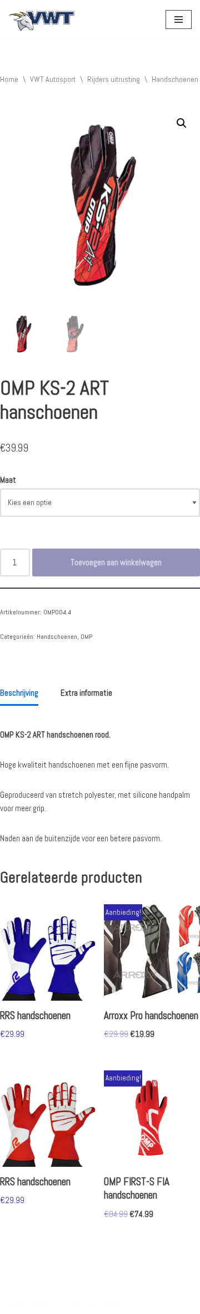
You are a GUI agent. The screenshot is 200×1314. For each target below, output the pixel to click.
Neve (16, 1302)
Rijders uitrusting (113, 79)
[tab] (19, 694)
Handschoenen (175, 79)
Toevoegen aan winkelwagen (116, 562)
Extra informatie (86, 692)
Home (9, 79)
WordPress (119, 1302)
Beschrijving (19, 692)
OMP (86, 636)
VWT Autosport (53, 79)
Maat (8, 479)
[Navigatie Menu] (179, 19)
